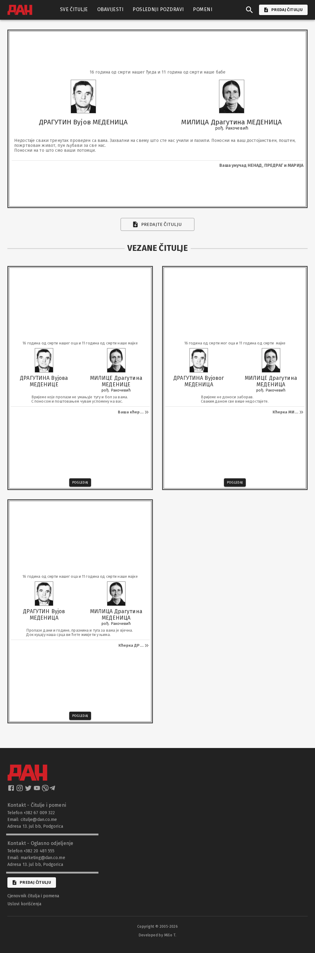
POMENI (202, 9)
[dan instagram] (20, 790)
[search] (249, 10)
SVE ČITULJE (74, 9)
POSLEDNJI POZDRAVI (158, 9)
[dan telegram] (53, 790)
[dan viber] (45, 790)
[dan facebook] (11, 790)
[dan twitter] (29, 790)
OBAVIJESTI (110, 9)
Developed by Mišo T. (158, 935)
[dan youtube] (37, 790)
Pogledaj (80, 483)
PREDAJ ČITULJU (287, 9)
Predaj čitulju (35, 882)
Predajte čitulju (161, 224)
